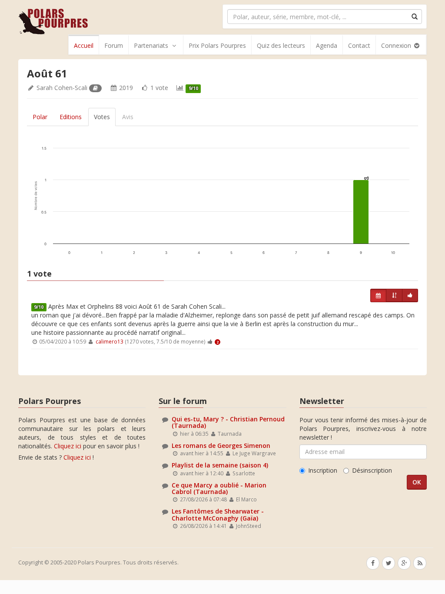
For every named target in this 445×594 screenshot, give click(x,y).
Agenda (326, 45)
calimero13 (109, 341)
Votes (102, 117)
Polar (40, 117)
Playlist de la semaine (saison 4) (220, 465)
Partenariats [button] (151, 45)
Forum (113, 45)
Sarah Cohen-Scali (62, 87)
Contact (359, 45)
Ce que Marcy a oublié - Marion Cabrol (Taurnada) (219, 488)
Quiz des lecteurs (281, 45)
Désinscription (372, 470)
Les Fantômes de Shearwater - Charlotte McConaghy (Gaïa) (218, 514)
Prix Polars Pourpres (217, 45)
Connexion (397, 45)
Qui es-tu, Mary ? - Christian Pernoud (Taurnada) (228, 422)
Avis (127, 117)
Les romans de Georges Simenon (221, 445)
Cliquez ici (67, 446)
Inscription (322, 470)
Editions (71, 117)
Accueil (83, 45)
